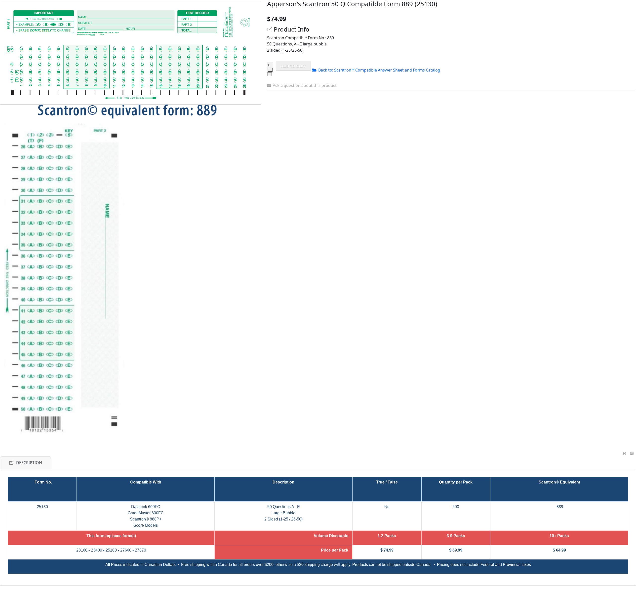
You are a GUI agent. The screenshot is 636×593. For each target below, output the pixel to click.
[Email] (632, 453)
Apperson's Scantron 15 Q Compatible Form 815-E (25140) (462, 104)
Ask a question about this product (305, 85)
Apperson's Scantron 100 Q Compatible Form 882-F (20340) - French (440, 104)
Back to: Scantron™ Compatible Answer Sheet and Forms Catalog (379, 70)
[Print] (624, 453)
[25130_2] (64, 280)
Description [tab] (29, 462)
